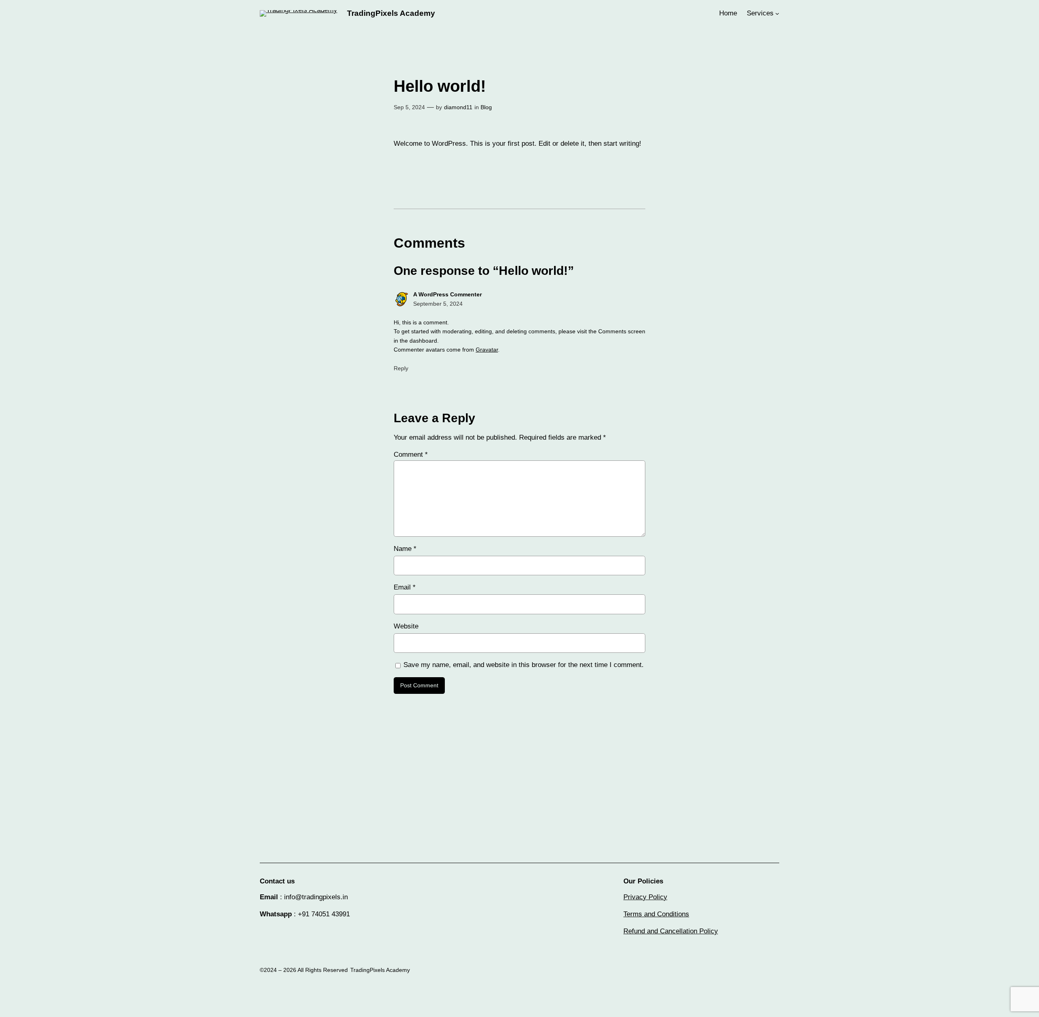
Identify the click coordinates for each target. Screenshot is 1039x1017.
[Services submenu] (777, 13)
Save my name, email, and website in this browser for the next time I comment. (523, 665)
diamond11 (458, 107)
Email (405, 587)
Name (405, 549)
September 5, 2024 (438, 303)
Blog (486, 107)
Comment (411, 454)
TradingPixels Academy (391, 13)
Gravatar (487, 349)
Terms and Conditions (656, 914)
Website (406, 626)
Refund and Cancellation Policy (670, 931)
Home (728, 13)
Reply (401, 368)
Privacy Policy (645, 897)
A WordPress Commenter (447, 294)
